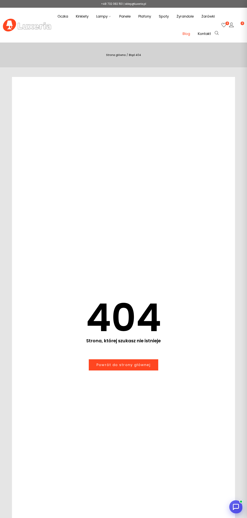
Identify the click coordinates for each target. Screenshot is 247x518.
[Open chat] (235, 506)
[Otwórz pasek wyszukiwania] (217, 33)
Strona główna (116, 55)
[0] (224, 25)
